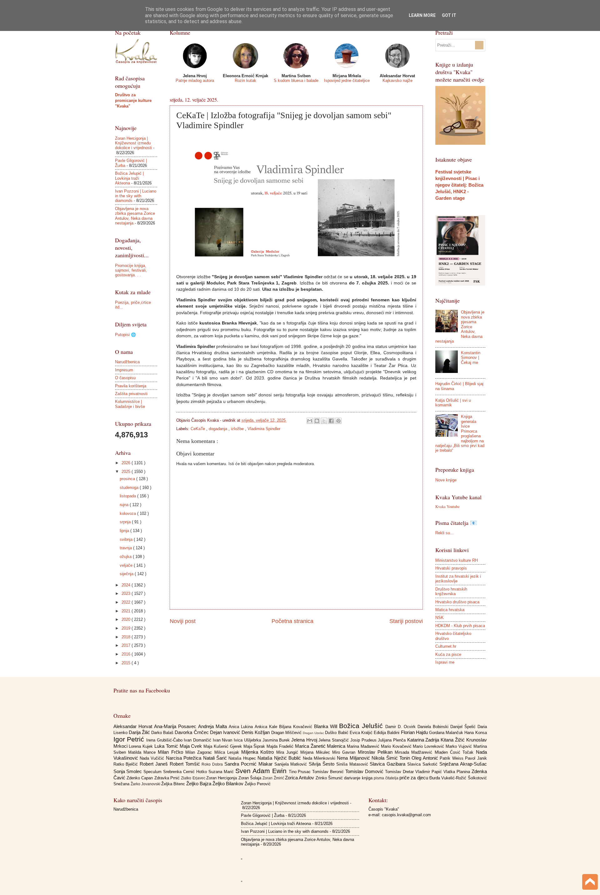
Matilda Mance (143, 752)
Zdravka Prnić (167, 778)
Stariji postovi (406, 621)
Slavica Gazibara (388, 764)
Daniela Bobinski (434, 726)
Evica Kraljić (362, 732)
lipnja (125, 530)
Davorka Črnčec (192, 732)
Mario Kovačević (397, 746)
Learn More (422, 15)
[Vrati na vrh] (590, 882)
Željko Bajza (199, 783)
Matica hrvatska (449, 609)
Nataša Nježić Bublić (280, 758)
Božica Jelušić (362, 725)
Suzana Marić (221, 771)
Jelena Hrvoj (304, 739)
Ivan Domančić (198, 740)
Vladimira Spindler (264, 428)
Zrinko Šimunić (330, 778)
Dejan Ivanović (226, 732)
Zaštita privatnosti (131, 393)
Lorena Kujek (141, 746)
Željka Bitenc (173, 784)
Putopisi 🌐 (125, 334)
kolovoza (128, 513)
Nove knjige (446, 480)
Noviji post (183, 621)
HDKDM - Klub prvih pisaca (460, 625)
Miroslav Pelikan (376, 752)
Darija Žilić (140, 732)
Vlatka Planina (457, 771)
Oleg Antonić (426, 758)
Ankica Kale (267, 726)
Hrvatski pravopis (451, 568)
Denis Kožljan (256, 732)
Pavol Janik (476, 758)
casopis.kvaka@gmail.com (406, 814)
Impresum (124, 370)
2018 (127, 637)
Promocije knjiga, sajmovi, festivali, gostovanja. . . (131, 270)
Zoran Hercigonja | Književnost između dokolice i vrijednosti (133, 143)
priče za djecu (414, 777)
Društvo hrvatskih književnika (451, 591)
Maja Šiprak (255, 746)
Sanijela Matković (291, 764)
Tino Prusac (300, 771)
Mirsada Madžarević (415, 752)
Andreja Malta (213, 726)
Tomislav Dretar (400, 771)
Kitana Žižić (453, 739)
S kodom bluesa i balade (296, 80)
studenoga (130, 487)
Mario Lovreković (429, 746)
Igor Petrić (129, 739)
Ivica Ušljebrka (248, 740)
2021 (127, 611)
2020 (127, 619)
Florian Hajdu (415, 732)
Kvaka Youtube (447, 506)
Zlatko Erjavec (193, 778)
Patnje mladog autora (195, 80)
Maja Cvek (192, 746)
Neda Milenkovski (320, 758)
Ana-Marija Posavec (176, 726)
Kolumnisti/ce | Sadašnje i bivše (130, 404)
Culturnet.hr (445, 646)
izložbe (238, 428)
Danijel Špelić (464, 726)
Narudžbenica (127, 362)
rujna (125, 504)
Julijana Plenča (392, 740)
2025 (127, 471)
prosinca (128, 478)
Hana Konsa (475, 732)
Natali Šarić (216, 758)
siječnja (127, 573)
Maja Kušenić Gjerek (223, 746)
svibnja (127, 539)
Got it (449, 15)
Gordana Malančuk (446, 732)
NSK (439, 617)
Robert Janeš (155, 764)
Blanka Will (326, 726)
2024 (127, 585)
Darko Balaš (163, 732)
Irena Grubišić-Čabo (165, 740)
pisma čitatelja (386, 778)
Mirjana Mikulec (316, 752)
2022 (127, 602)
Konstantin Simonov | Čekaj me (470, 357)
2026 (127, 462)
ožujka (126, 556)
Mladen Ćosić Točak (455, 752)
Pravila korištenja (130, 386)
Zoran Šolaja (250, 778)
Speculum (153, 771)
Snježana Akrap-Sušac (463, 764)
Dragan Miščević (287, 732)
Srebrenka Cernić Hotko (185, 771)
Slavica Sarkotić (423, 764)
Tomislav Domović (365, 771)
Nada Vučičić (153, 758)
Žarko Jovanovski (146, 784)
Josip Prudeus (364, 740)
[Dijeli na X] (324, 421)
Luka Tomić (167, 746)
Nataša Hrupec (243, 758)
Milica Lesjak (228, 752)
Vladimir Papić (429, 771)
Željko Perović (258, 784)
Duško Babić (337, 732)
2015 (127, 663)
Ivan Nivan (223, 740)
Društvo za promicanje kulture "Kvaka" (133, 100)
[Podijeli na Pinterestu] (338, 421)
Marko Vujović (459, 746)
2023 (127, 593)
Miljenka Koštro (258, 752)
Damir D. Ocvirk (401, 726)
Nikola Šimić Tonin (392, 758)
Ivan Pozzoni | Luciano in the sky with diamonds (135, 196)
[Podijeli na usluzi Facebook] (331, 421)
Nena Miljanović (354, 758)
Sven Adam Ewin (262, 770)
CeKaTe (198, 428)
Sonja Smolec (128, 771)
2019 (127, 628)
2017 (127, 645)
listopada (128, 496)
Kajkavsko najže (397, 80)
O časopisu (125, 377)
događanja (218, 428)
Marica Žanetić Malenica (321, 746)
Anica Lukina (242, 726)
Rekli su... (444, 532)
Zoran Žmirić (273, 778)
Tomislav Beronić (328, 771)
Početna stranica (292, 621)
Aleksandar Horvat (133, 726)
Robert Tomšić (186, 764)
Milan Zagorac (199, 752)
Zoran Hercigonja (222, 778)
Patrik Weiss (452, 758)
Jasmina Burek (276, 740)
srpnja (126, 522)
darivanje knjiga (359, 778)
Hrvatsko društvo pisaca (457, 602)
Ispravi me (444, 662)
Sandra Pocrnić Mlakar (249, 764)
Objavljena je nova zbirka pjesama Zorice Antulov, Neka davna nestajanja (135, 215)
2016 (127, 654)
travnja (126, 548)
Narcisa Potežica (184, 758)
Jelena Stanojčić (334, 740)
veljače (127, 565)
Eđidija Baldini (387, 732)
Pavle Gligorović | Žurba (262, 815)
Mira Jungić (288, 752)
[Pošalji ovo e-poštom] (310, 421)
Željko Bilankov (228, 783)
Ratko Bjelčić (126, 764)
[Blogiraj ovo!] (317, 421)
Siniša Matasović (353, 764)
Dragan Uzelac (314, 733)
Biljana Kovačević (296, 726)
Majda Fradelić (281, 746)
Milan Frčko (171, 752)
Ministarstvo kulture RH (456, 560)
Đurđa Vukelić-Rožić (448, 778)
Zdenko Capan (140, 778)
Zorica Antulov (300, 777)
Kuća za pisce (448, 654)
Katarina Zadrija (424, 739)
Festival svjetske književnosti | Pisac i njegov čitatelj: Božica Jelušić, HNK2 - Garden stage (459, 185)
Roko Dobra (213, 764)
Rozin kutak (245, 80)
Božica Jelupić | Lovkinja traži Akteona (129, 178)
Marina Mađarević (364, 746)
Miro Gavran (345, 752)
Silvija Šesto (322, 764)
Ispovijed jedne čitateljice (347, 80)
